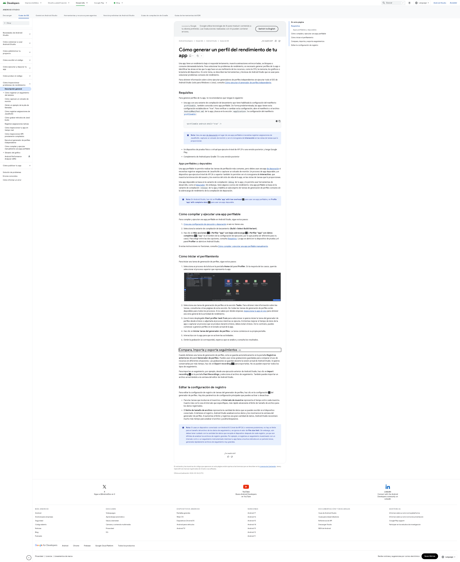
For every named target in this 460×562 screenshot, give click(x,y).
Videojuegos (110, 513)
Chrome (76, 546)
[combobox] (393, 3)
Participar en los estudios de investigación (405, 524)
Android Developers (186, 41)
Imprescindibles (32, 3)
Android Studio (440, 3)
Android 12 (252, 532)
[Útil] (276, 41)
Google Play (99, 3)
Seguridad (39, 521)
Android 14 (252, 524)
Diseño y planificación (57, 3)
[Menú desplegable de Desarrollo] (88, 3)
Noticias (38, 528)
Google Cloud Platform (104, 546)
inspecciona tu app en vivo (255, 311)
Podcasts (38, 536)
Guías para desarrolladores (328, 517)
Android (38, 513)
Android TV (181, 528)
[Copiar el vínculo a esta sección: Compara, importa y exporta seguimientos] (239, 350)
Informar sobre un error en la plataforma (404, 513)
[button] (14, 34)
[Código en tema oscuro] (276, 121)
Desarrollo (80, 3)
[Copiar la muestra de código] (279, 121)
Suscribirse (429, 556)
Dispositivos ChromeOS (185, 521)
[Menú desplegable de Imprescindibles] (42, 3)
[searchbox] (16, 23)
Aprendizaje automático (115, 517)
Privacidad (110, 528)
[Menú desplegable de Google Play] (107, 3)
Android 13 (252, 528)
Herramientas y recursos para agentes (80, 15)
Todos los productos (126, 546)
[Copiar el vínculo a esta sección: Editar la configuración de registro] (228, 387)
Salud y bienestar (112, 521)
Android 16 (252, 517)
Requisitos (232, 239)
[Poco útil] (279, 41)
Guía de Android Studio (327, 513)
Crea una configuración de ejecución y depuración (205, 224)
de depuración (212, 135)
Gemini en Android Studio (46, 15)
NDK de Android (324, 528)
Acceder (453, 3)
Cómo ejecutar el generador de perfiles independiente (248, 82)
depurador (200, 185)
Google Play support (396, 521)
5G (107, 532)
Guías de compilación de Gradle (154, 15)
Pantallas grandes (183, 513)
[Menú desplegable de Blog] (123, 3)
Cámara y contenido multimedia (118, 524)
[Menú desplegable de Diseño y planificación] (70, 3)
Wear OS (180, 517)
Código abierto (40, 524)
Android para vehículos (185, 524)
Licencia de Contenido (268, 466)
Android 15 (252, 521)
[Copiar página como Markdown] (198, 56)
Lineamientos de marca (63, 556)
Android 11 (252, 536)
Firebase (87, 546)
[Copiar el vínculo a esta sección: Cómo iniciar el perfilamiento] (221, 256)
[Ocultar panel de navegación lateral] (28, 557)
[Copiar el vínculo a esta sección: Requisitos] (195, 93)
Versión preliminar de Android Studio (118, 15)
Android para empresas (44, 517)
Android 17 (252, 513)
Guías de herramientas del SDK (188, 15)
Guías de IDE (23, 15)
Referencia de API (325, 521)
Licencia (49, 556)
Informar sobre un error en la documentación (406, 517)
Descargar (7, 15)
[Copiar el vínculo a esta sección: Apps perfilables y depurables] (214, 163)
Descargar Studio (325, 524)
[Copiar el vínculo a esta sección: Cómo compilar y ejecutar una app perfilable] (243, 214)
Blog (118, 3)
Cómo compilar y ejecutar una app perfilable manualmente (243, 246)
